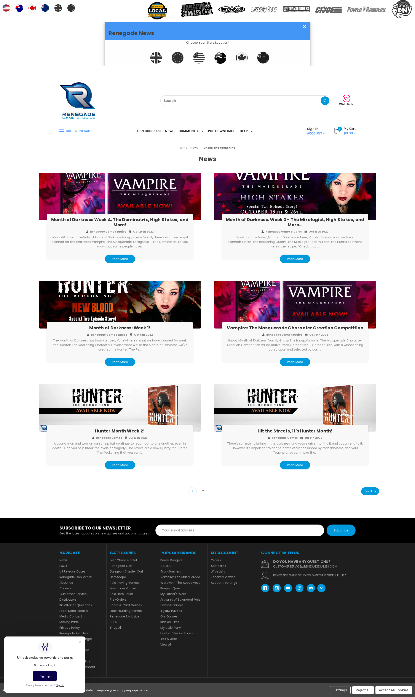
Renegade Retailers (73, 633)
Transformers (170, 571)
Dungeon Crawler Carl (126, 571)
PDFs (113, 622)
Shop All (115, 627)
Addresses (218, 566)
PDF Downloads (221, 131)
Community (189, 131)
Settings (340, 690)
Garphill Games (172, 605)
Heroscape (118, 577)
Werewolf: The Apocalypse (180, 583)
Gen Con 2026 (149, 131)
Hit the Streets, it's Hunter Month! (295, 431)
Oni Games (168, 616)
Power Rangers (171, 560)
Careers (65, 588)
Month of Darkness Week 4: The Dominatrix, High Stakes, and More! (120, 222)
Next (369, 491)
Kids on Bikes (169, 622)
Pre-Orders (118, 599)
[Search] (325, 100)
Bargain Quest (171, 588)
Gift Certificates (337, 72)
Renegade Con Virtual (75, 577)
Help (244, 131)
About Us (66, 583)
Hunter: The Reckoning (177, 633)
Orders (216, 560)
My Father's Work (173, 594)
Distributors (68, 599)
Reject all (363, 690)
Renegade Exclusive (124, 616)
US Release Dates (72, 571)
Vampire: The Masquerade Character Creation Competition (295, 328)
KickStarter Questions (75, 605)
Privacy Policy (69, 627)
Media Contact (70, 616)
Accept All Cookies (394, 690)
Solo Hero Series (122, 594)
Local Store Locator (73, 611)
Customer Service (73, 594)
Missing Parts (69, 622)
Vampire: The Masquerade (180, 577)
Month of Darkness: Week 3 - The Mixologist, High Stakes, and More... (295, 222)
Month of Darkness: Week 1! (119, 328)
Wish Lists (346, 104)
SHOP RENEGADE (78, 131)
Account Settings (224, 583)
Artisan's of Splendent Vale (180, 599)
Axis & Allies (168, 639)
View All (165, 644)
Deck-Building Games (126, 611)
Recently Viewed (223, 577)
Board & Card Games (126, 605)
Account (315, 131)
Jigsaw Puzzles (171, 611)
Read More (120, 259)
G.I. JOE (165, 566)
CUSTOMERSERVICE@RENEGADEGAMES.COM (305, 566)
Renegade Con (121, 566)
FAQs (63, 566)
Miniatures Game (123, 588)
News (169, 131)
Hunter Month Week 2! (120, 431)
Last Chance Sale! (123, 560)
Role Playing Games (124, 583)
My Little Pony (170, 627)
